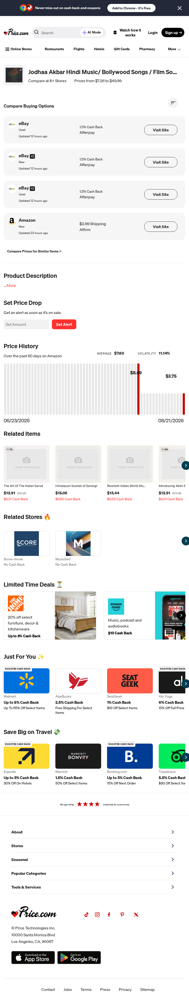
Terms (86, 989)
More (172, 49)
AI (94, 32)
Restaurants (54, 49)
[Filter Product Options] (173, 103)
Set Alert (64, 324)
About (17, 832)
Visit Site (161, 130)
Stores (17, 846)
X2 (32, 156)
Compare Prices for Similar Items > (34, 251)
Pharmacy (147, 49)
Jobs (67, 989)
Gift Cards (122, 49)
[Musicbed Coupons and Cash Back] (78, 549)
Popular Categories (28, 873)
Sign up (171, 32)
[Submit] (36, 33)
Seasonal (19, 859)
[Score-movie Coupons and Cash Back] (26, 549)
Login (153, 32)
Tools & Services (26, 887)
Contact (48, 989)
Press (105, 989)
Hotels (99, 49)
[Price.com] (33, 923)
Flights (79, 49)
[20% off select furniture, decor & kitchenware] (50, 616)
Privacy (125, 989)
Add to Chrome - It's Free (131, 8)
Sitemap (147, 989)
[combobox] (69, 32)
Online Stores (21, 49)
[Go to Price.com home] (16, 32)
